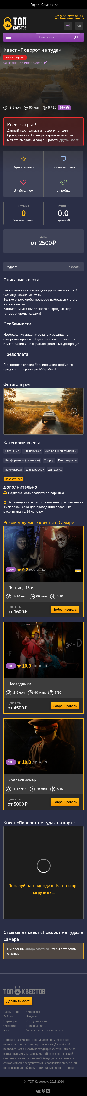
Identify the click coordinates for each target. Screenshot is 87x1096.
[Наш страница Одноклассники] (43, 1091)
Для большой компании (60, 451)
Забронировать (65, 609)
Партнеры (10, 1021)
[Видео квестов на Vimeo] (48, 1091)
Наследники (19, 683)
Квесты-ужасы (67, 460)
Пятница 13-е (20, 587)
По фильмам (13, 469)
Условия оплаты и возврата (44, 1030)
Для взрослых (35, 469)
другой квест (68, 140)
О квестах (9, 1026)
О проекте (33, 1012)
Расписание (11, 1012)
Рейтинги (9, 1016)
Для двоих (55, 469)
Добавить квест (17, 1001)
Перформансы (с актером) (22, 460)
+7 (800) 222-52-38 (69, 16)
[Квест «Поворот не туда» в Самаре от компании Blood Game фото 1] (43, 411)
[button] (79, 26)
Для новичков (32, 451)
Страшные (12, 451)
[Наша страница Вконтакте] (38, 1091)
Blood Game (33, 63)
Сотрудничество (37, 1021)
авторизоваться (37, 949)
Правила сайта (36, 1026)
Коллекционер (22, 780)
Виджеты (32, 1016)
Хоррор (49, 460)
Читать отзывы (23, 220)
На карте (9, 1030)
